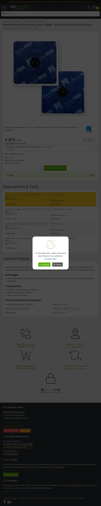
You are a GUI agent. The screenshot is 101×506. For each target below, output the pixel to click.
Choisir (58, 264)
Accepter (45, 264)
